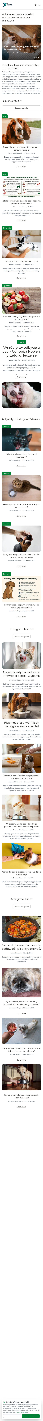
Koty (7, 42)
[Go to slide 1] (34, 57)
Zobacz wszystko (21, 108)
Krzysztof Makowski (15, 153)
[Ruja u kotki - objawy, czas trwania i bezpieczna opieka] (21, 42)
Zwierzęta (7, 228)
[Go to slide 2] (36, 57)
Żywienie (6, 286)
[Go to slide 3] (38, 57)
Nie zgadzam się (12, 1416)
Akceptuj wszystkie (30, 1416)
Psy (4, 116)
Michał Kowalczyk (15, 265)
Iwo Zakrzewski (9, 53)
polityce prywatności (22, 1412)
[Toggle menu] (39, 5)
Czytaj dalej (21, 377)
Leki (4, 174)
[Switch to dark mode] (35, 5)
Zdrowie (21, 342)
